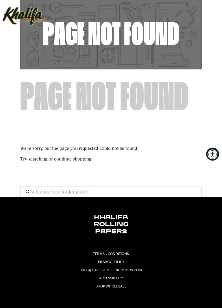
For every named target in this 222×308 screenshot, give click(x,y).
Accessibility (111, 278)
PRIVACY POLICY (111, 262)
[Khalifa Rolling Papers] (103, 16)
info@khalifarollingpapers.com (111, 270)
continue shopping (72, 158)
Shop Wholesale (111, 286)
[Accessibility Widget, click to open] (212, 154)
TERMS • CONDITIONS (111, 254)
